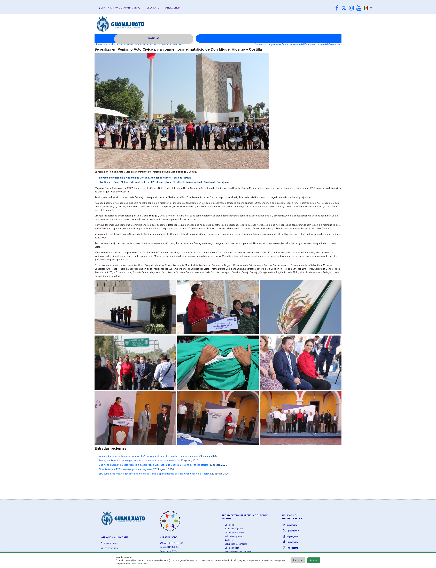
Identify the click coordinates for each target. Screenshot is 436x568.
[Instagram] (352, 8)
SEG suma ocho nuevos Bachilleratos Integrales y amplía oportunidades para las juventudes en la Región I (155, 474)
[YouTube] (359, 8)
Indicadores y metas (234, 536)
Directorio (229, 525)
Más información (140, 564)
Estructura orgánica (233, 529)
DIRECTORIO (153, 8)
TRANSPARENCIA (171, 8)
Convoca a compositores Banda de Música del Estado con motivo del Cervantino (297, 44)
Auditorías (229, 540)
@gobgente (291, 525)
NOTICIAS (153, 38)
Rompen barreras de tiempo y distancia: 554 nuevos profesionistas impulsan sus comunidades (149, 456)
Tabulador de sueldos (234, 533)
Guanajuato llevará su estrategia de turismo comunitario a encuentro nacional (139, 460)
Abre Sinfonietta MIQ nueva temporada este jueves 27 (127, 469)
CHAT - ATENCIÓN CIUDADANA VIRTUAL (120, 8)
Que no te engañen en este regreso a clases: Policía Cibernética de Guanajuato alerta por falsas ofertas (154, 465)
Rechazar (297, 560)
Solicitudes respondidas (235, 544)
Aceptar (314, 560)
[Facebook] (337, 8)
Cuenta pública (231, 548)
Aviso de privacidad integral (237, 552)
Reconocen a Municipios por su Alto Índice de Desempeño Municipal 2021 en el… (139, 44)
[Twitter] (344, 8)
